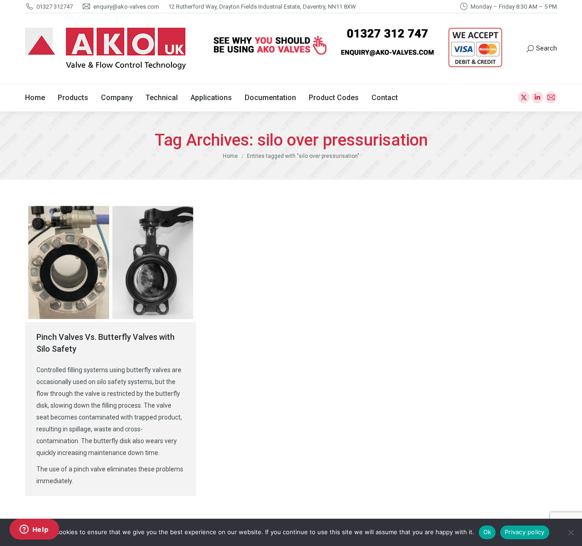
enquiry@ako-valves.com (126, 6)
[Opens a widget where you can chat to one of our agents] (34, 530)
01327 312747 (54, 6)
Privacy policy (525, 532)
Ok (487, 532)
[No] (570, 532)
